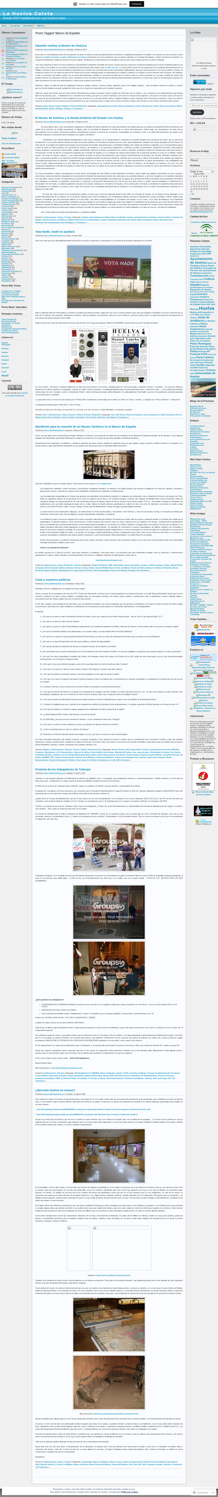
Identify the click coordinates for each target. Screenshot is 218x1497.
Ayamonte (194, 256)
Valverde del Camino (123, 752)
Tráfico (4, 275)
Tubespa (148, 1078)
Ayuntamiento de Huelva (201, 260)
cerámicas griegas (155, 565)
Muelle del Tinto (204, 334)
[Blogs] (212, 681)
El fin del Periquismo (10, 333)
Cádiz (193, 282)
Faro (172, 752)
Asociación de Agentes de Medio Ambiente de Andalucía (202, 554)
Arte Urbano (121, 415)
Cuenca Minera (41, 1076)
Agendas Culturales (10, 187)
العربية (4, 371)
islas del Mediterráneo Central (107, 568)
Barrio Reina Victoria (106, 755)
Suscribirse (197, 112)
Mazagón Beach (196, 406)
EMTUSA (175, 749)
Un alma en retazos (198, 551)
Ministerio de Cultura (150, 106)
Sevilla (200, 365)
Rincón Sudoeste (197, 484)
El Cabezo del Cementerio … (16, 47)
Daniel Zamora (202, 282)
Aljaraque (205, 249)
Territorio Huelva (197, 370)
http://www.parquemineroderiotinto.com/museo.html (116, 1414)
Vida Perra (101, 417)
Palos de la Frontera (200, 341)
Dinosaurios (172, 1462)
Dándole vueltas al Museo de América (61, 45)
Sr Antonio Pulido (68, 1078)
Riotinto (48, 755)
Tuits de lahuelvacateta (11, 143)
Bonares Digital (196, 410)
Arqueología (7, 189)
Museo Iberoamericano (163, 220)
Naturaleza (6, 248)
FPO (52, 757)
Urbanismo (6, 279)
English (5, 343)
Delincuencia (7, 216)
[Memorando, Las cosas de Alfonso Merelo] (203, 635)
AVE (209, 254)
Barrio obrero (91, 755)
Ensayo (5, 229)
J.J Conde (194, 314)
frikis (37, 1464)
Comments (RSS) (12, 158)
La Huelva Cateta (28, 13)
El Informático (196, 437)
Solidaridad (6, 267)
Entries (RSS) (10, 154)
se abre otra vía (111, 67)
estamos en (206, 656)
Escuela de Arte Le (174, 415)
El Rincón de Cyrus (198, 408)
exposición (194, 297)
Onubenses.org (196, 499)
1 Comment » (77, 108)
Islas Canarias (140, 757)
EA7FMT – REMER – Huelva (201, 605)
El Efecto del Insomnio (199, 528)
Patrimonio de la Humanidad (47, 222)
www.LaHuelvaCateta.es (54, 49)
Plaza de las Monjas (202, 347)
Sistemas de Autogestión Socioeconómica (14, 328)
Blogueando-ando (197, 519)
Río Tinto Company (146, 1464)
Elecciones (6, 225)
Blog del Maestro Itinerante (201, 523)
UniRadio (194, 471)
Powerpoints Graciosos (200, 432)
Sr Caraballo (82, 1078)
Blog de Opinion (206, 659)
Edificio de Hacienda (98, 760)
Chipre (167, 565)
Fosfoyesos (196, 299)
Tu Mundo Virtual (197, 426)
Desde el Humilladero (199, 478)
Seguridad (6, 266)
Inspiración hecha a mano (201, 580)
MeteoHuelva (195, 465)
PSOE (204, 354)
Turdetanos (177, 1464)
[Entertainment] (203, 662)
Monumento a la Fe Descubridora (59, 752)
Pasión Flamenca (197, 548)
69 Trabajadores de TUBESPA (87, 1073)
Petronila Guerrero (199, 346)
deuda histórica (164, 217)
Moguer (194, 333)
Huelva (206, 308)
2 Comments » (123, 417)
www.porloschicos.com (200, 439)
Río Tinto (133, 1464)
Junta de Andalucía (199, 319)
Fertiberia (204, 297)
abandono (194, 247)
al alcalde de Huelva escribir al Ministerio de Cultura (64, 57)
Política (5, 256)
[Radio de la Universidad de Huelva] (203, 628)
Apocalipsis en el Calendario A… (17, 43)
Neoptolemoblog (197, 609)
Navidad (211, 336)
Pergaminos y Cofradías (200, 582)
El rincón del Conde (198, 607)
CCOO (125, 1073)
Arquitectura (7, 191)
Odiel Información (203, 338)
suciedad (194, 368)
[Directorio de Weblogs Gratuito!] (203, 676)
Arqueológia (205, 251)
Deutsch (5, 356)
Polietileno (135, 1076)
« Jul (192, 194)
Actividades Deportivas (200, 247)
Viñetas (40, 26)
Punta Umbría (205, 357)
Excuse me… (195, 584)
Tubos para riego (160, 1078)
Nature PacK (108, 1076)
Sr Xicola (101, 1078)
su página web (105, 484)
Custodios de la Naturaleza (201, 574)
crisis (211, 276)
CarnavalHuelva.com (198, 480)
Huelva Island (41, 417)
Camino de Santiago (10, 199)
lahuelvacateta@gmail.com (201, 212)
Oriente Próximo (86, 570)
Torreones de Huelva (10, 271)
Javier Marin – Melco (198, 521)
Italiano (5, 352)
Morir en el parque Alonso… (16, 55)
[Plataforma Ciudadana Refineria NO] (203, 630)
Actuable (194, 441)
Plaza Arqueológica (102, 570)
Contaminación (199, 275)
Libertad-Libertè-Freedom (201, 549)
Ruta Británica (89, 757)
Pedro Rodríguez (200, 343)
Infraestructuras (8, 239)
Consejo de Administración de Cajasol (163, 1073)
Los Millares (68, 1464)
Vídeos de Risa (196, 430)
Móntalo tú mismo (197, 611)
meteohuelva (203, 331)
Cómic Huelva (196, 599)
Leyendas (6, 241)
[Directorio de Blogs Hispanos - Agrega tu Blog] (203, 711)
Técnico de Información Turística (68, 757)
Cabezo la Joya (115, 1462)
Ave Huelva (120, 755)
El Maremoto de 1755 (10, 293)
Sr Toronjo (92, 1078)
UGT (170, 1078)
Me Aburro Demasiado (199, 593)
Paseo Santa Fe (82, 760)
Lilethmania (195, 530)
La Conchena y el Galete (200, 567)
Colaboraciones (8, 204)
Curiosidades (7, 212)
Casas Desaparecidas (10, 201)
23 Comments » (42, 1467)
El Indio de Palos (9, 222)
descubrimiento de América (201, 287)
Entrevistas (6, 231)
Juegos (193, 447)
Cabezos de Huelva (82, 752)
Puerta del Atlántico (120, 1464)
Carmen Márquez (197, 534)
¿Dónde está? (7, 195)
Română (5, 360)
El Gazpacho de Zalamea (200, 416)
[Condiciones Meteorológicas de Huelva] (15, 89)
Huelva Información (200, 312)
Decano (121, 749)
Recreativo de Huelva (200, 360)
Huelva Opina (195, 490)
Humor (4, 237)
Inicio (4, 26)
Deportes (144, 755)
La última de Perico (10, 331)
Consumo (6, 206)
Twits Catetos (9, 138)
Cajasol (119, 1073)
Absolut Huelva (196, 476)
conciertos (206, 273)
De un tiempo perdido (199, 557)
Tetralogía (80, 417)
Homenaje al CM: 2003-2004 (201, 546)
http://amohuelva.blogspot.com (109, 560)
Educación (6, 220)
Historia (5, 235)
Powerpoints (195, 434)
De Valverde (195, 412)
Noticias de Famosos (199, 436)
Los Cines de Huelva (10, 295)
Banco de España (126, 106)
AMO (110, 565)
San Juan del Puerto (202, 361)
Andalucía (195, 251)
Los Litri (111, 760)
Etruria (48, 568)
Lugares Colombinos (109, 220)
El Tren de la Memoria (199, 542)
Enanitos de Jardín (157, 415)
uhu (192, 373)
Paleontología (7, 252)
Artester (193, 595)
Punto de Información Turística (62, 760)
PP (208, 351)
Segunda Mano (196, 451)
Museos (107, 1464)
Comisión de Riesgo (137, 1073)
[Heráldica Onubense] (203, 645)
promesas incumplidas (44, 1078)
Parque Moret (135, 749)
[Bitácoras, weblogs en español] (203, 689)
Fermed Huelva (196, 486)
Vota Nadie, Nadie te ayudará (55, 231)
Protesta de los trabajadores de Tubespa (62, 769)
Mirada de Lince (196, 538)
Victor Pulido (90, 417)
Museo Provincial (96, 1464)
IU (213, 312)
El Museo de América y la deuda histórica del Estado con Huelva (79, 118)
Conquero (39, 752)
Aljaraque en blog (197, 414)
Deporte (5, 218)
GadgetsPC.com (197, 443)
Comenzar (137, 4)
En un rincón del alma (11, 227)
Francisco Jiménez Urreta (201, 301)
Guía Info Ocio (208, 304)
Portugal (203, 351)
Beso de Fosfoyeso (198, 570)
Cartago (143, 565)
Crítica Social (7, 208)
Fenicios (77, 568)
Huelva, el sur (195, 467)
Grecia (85, 568)
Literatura (6, 243)
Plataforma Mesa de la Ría (201, 501)
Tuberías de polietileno (134, 1078)
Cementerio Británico (105, 757)
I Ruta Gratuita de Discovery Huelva (9, 320)
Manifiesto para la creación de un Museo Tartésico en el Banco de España (85, 426)
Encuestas (28, 26)
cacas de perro (143, 752)
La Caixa (58, 1464)
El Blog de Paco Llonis (199, 578)
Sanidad (5, 264)
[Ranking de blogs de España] (203, 687)
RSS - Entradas (8, 161)
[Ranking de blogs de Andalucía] (203, 684)
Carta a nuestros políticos (53, 579)
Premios (5, 258)
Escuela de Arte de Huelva (201, 493)
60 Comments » (143, 570)
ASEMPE (45, 757)
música (194, 336)
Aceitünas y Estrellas (199, 586)
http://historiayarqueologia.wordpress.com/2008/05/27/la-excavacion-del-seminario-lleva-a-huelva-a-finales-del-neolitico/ (87, 1114)
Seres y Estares (68, 417)
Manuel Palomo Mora (93, 1076)
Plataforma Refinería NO (200, 540)
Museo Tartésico (56, 108)
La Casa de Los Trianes (15, 59)
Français (5, 348)
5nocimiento (195, 527)
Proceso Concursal (166, 1076)
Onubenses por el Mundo (12, 250)
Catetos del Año (8, 203)
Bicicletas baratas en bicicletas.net (198, 454)
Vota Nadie (111, 417)
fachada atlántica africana (62, 568)
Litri (63, 755)
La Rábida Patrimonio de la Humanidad (82, 220)
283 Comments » (124, 760)
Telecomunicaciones (115, 1078)
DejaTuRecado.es (197, 601)
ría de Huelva (108, 752)
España (193, 294)
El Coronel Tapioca (198, 532)
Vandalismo (6, 281)
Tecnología (6, 269)
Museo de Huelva (138, 568)
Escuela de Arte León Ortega (202, 292)
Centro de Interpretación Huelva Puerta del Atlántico (144, 1462)
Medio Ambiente (8, 246)
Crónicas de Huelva (198, 495)
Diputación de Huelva (200, 289)
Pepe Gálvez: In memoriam (16, 78)
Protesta (5, 260)
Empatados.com (197, 445)
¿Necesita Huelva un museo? (55, 1090)
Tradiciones (6, 273)
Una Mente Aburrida (198, 569)
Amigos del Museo (99, 565)
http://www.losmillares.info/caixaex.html (113, 1275)
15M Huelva (195, 603)
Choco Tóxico (196, 497)
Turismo (5, 277)
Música (5, 245)
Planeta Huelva (196, 503)
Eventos (5, 233)
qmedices (194, 449)
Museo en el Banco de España (159, 568)
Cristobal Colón (196, 279)
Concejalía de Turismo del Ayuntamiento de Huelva (203, 270)
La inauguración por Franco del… (16, 73)
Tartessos (203, 367)
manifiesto (125, 568)
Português (6, 345)
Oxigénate (194, 588)
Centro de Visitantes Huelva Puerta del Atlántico (203, 265)
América (85, 217)
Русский (5, 368)
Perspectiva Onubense (199, 544)
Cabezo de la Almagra (124, 757)
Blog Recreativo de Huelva (201, 492)
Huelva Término (155, 755)
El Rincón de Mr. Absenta (200, 563)
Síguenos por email (201, 89)
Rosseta (159, 1464)
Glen (8, 50)
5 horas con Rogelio (198, 482)
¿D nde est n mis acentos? (201, 536)
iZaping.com (195, 428)
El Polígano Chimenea (199, 565)
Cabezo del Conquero (156, 757)
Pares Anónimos (54, 417)
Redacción (6, 262)
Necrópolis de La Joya (68, 570)
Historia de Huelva (197, 507)
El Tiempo (6, 224)
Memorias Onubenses (199, 488)
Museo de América (168, 106)
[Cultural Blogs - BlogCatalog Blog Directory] (203, 667)
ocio (192, 338)
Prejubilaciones (150, 1076)
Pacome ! (194, 597)
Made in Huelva (196, 469)
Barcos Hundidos (9, 197)
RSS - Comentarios (10, 163)
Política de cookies (129, 1492)
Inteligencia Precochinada (201, 525)
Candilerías (194, 572)
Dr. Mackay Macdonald (75, 755)
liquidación (79, 1076)
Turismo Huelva (132, 755)
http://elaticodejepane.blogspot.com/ (67, 1068)
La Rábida (202, 324)
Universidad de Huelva (159, 752)
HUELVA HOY (195, 509)
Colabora (15, 26)
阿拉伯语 (5, 376)
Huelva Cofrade (196, 505)
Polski (4, 364)
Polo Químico (210, 349)
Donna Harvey (12, 54)
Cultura (5, 210)
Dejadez (5, 214)
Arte (3, 193)
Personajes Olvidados (11, 254)
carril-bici (57, 755)
